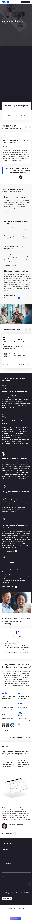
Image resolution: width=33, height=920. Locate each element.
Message (6, 884)
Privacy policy (21, 908)
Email (5, 856)
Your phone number (9, 57)
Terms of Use (12, 908)
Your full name (7, 43)
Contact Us (25, 2)
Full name (6, 849)
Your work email (8, 50)
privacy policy (27, 87)
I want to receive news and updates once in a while (18, 82)
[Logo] (5, 2)
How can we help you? (10, 77)
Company (6, 70)
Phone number (7, 863)
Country (6, 63)
